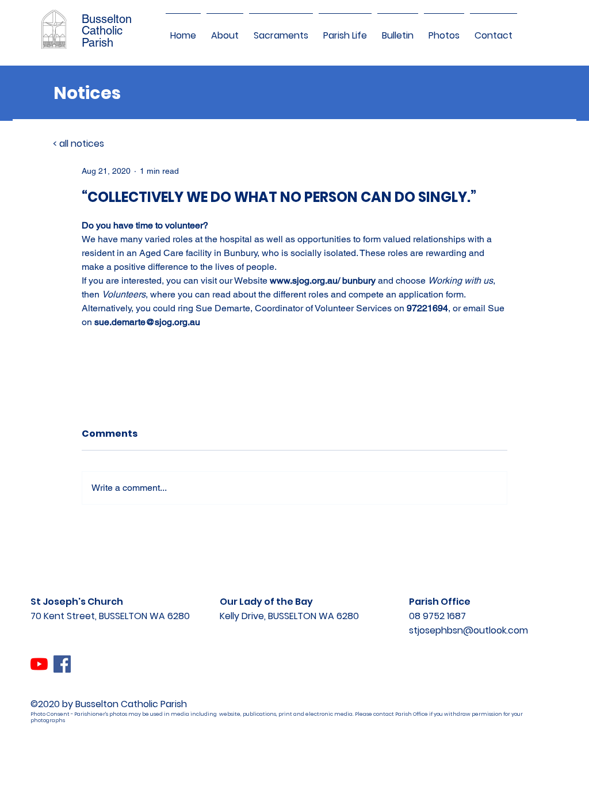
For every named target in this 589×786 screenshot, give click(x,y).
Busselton (107, 19)
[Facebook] (62, 664)
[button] (225, 30)
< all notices (78, 143)
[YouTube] (39, 664)
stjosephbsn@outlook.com (468, 630)
